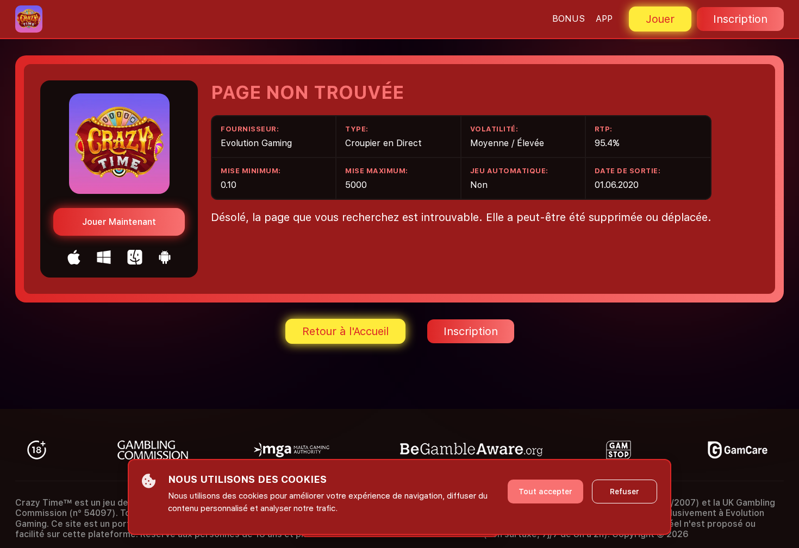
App (604, 19)
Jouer (660, 19)
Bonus (568, 19)
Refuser (624, 491)
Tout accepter (545, 491)
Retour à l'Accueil (345, 331)
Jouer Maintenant (119, 222)
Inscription (740, 19)
